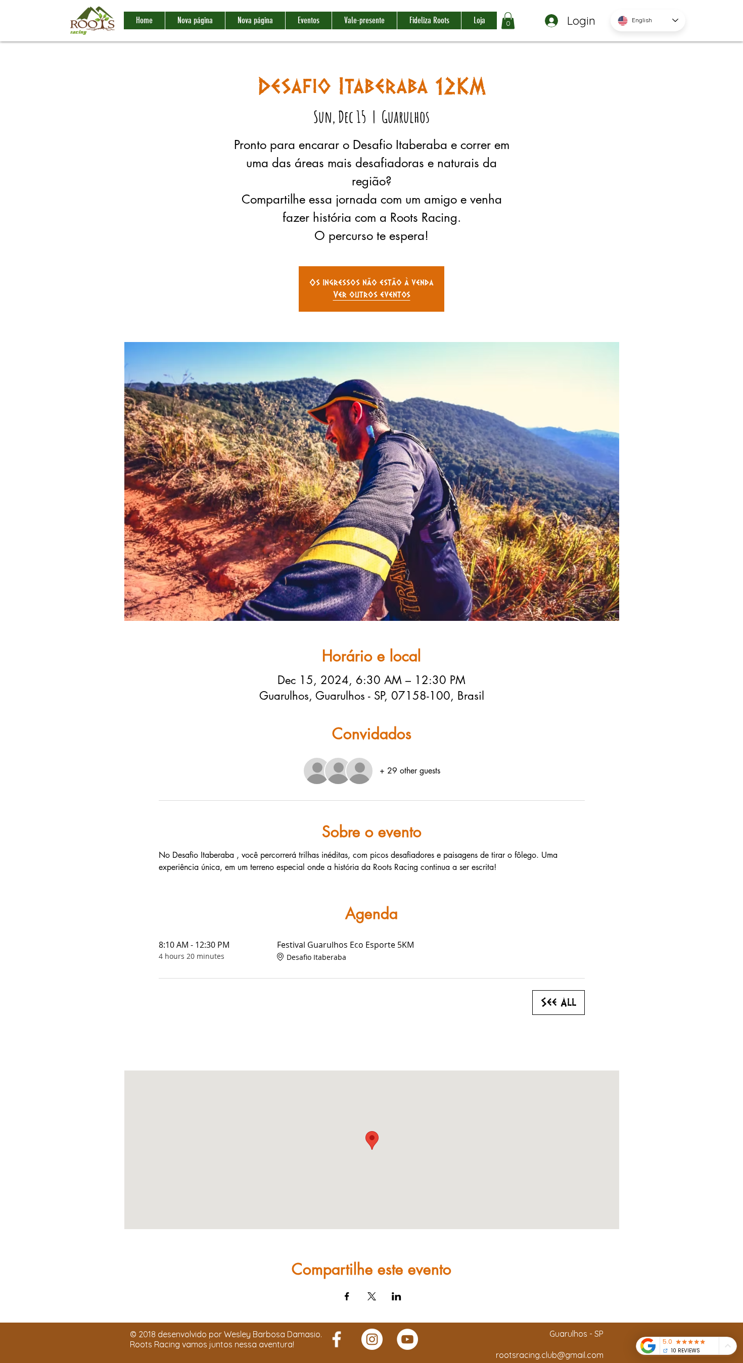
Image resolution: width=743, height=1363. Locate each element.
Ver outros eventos (371, 295)
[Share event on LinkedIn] (396, 1296)
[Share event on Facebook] (347, 1296)
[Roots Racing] (336, 1339)
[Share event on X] (372, 1296)
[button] (508, 20)
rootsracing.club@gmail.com (549, 1355)
